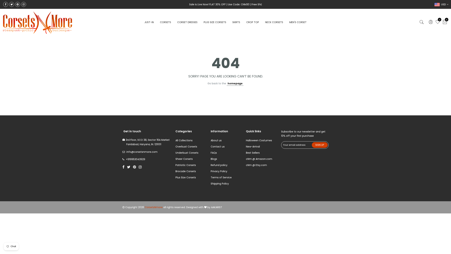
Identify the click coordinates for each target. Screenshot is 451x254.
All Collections (184, 140)
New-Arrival (253, 146)
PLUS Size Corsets (215, 22)
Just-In (149, 22)
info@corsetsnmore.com (141, 152)
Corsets (165, 22)
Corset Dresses (187, 22)
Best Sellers (253, 153)
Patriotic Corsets (185, 165)
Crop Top (252, 22)
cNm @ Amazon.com (259, 159)
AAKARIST (216, 207)
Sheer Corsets (184, 159)
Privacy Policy (219, 171)
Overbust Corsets (186, 146)
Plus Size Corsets (185, 177)
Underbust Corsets (186, 153)
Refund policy (219, 165)
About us (216, 140)
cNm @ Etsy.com (256, 165)
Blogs (214, 159)
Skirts (236, 22)
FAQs (214, 153)
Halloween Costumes (259, 140)
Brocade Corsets (185, 171)
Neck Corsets (274, 22)
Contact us (218, 146)
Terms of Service (221, 177)
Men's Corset (298, 22)
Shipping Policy (220, 183)
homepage (235, 83)
